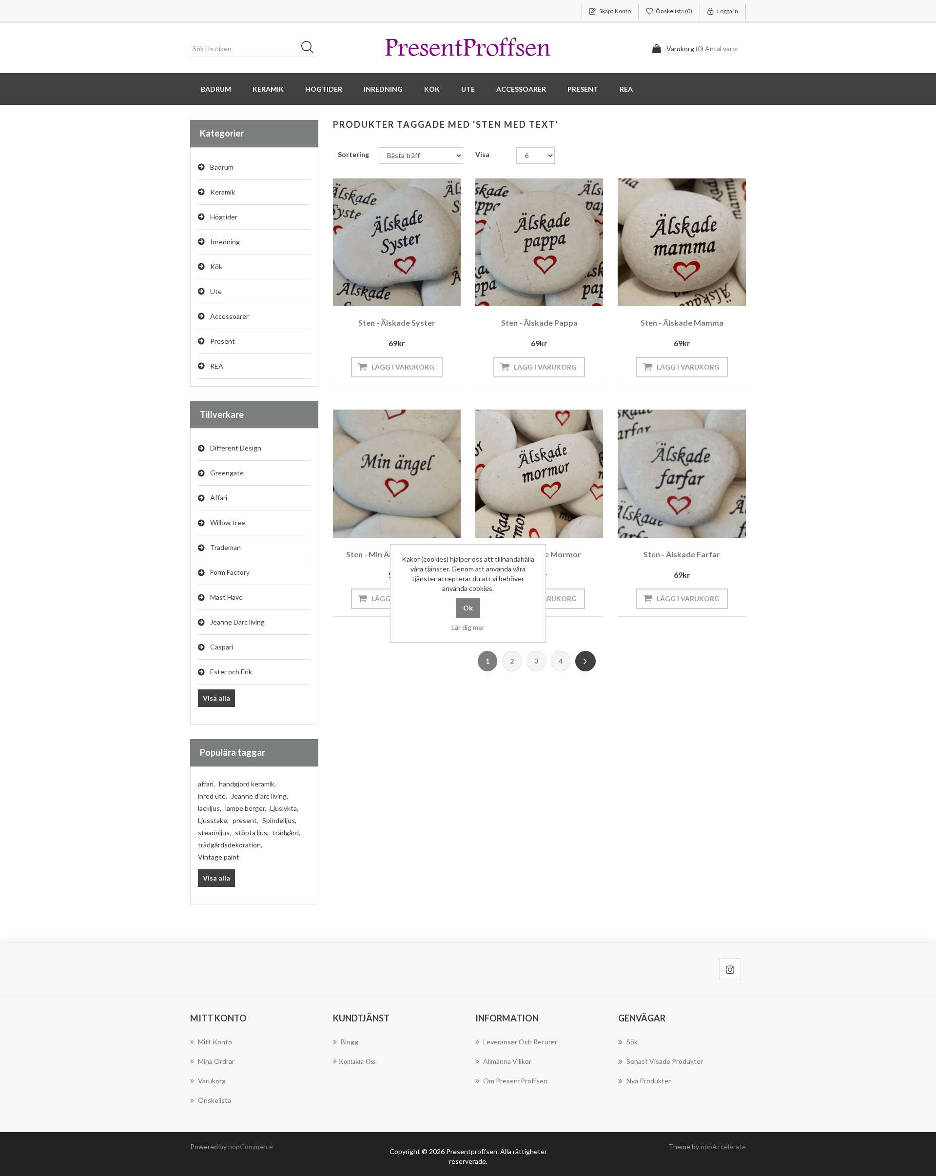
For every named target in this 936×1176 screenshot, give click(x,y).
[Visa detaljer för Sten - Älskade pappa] (539, 242)
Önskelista (214, 1100)
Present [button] (582, 89)
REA (626, 89)
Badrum (222, 167)
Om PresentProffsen (515, 1081)
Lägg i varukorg (402, 367)
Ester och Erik (231, 671)
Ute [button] (468, 89)
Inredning (225, 241)
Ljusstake (213, 820)
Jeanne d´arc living (259, 796)
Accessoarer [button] (521, 89)
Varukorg (212, 1081)
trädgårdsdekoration (230, 845)
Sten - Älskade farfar (682, 554)
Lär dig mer (468, 627)
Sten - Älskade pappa (539, 322)
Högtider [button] (323, 89)
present (245, 820)
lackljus (209, 808)
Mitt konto (215, 1042)
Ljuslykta (284, 808)
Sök (310, 48)
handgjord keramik (247, 784)
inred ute (212, 796)
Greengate (227, 473)
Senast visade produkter (664, 1061)
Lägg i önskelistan (394, 293)
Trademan (225, 547)
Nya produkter (648, 1081)
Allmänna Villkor (507, 1061)
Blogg (349, 1042)
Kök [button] (432, 89)
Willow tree (227, 522)
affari (206, 784)
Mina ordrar (216, 1061)
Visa (482, 154)
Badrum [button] (216, 89)
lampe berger (245, 808)
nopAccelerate (723, 1146)
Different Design (235, 448)
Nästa (585, 661)
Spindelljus (279, 820)
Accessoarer (229, 316)
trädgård (286, 832)
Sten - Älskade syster (396, 322)
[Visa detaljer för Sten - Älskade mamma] (681, 242)
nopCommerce (250, 1146)
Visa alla (216, 698)
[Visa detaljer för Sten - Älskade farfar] (681, 473)
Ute (216, 291)
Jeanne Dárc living (237, 622)
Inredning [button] (383, 89)
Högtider (223, 217)
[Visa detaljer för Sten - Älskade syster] (397, 242)
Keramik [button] (268, 89)
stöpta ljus (252, 832)
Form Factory (230, 572)
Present (222, 341)
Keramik (222, 192)
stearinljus (214, 832)
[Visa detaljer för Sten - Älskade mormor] (539, 473)
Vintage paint (218, 857)
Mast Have (226, 597)
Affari (218, 497)
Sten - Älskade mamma (682, 322)
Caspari (221, 647)
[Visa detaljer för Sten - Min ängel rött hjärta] (397, 473)
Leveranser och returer (520, 1042)
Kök (216, 266)
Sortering (353, 154)
